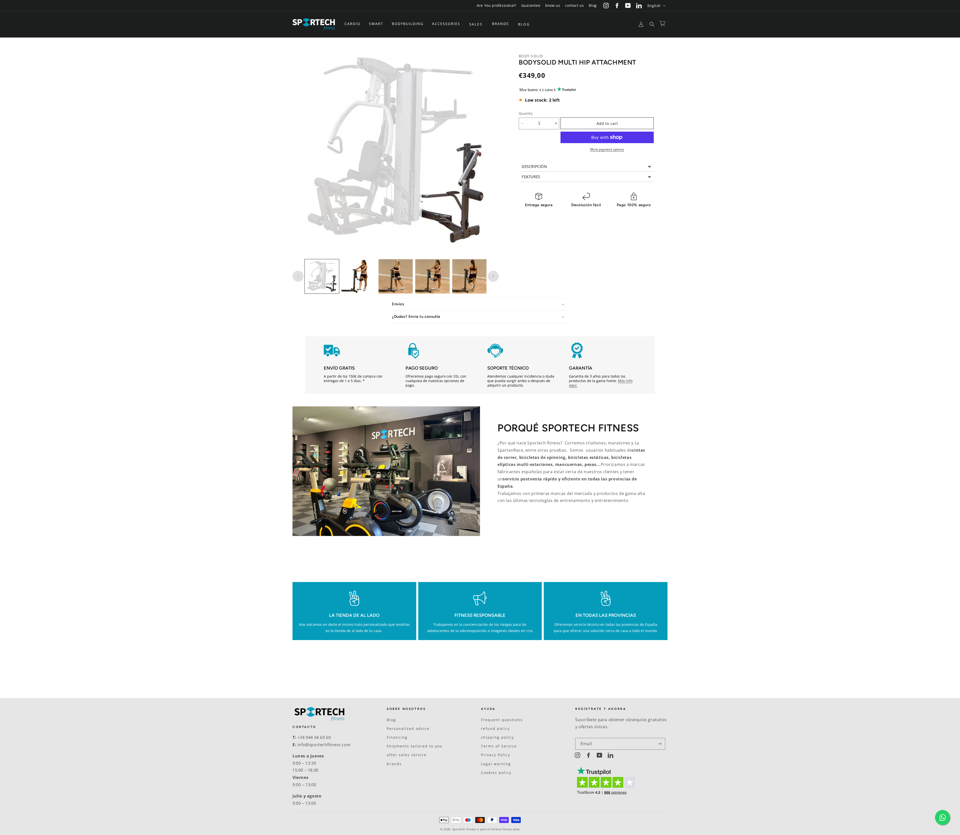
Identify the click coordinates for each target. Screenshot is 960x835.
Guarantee (530, 5)
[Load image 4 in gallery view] (432, 276)
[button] (354, 24)
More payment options (607, 149)
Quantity (526, 113)
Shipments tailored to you (414, 746)
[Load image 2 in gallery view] (359, 276)
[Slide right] (493, 276)
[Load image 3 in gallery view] (395, 276)
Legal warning (496, 763)
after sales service (406, 754)
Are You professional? (496, 5)
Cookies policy (496, 772)
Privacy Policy (495, 754)
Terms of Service (499, 746)
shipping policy (497, 737)
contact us (574, 5)
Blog (592, 5)
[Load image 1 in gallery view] (322, 276)
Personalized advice (408, 728)
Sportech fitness (464, 829)
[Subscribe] (659, 744)
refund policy (495, 728)
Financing (397, 737)
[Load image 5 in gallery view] (469, 276)
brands (394, 763)
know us (552, 5)
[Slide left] (298, 276)
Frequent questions (502, 719)
